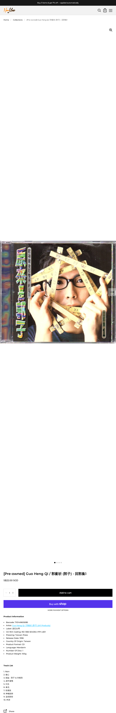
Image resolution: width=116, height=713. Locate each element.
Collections (17, 20)
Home (6, 20)
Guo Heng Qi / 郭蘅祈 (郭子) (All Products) (31, 625)
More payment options (58, 610)
